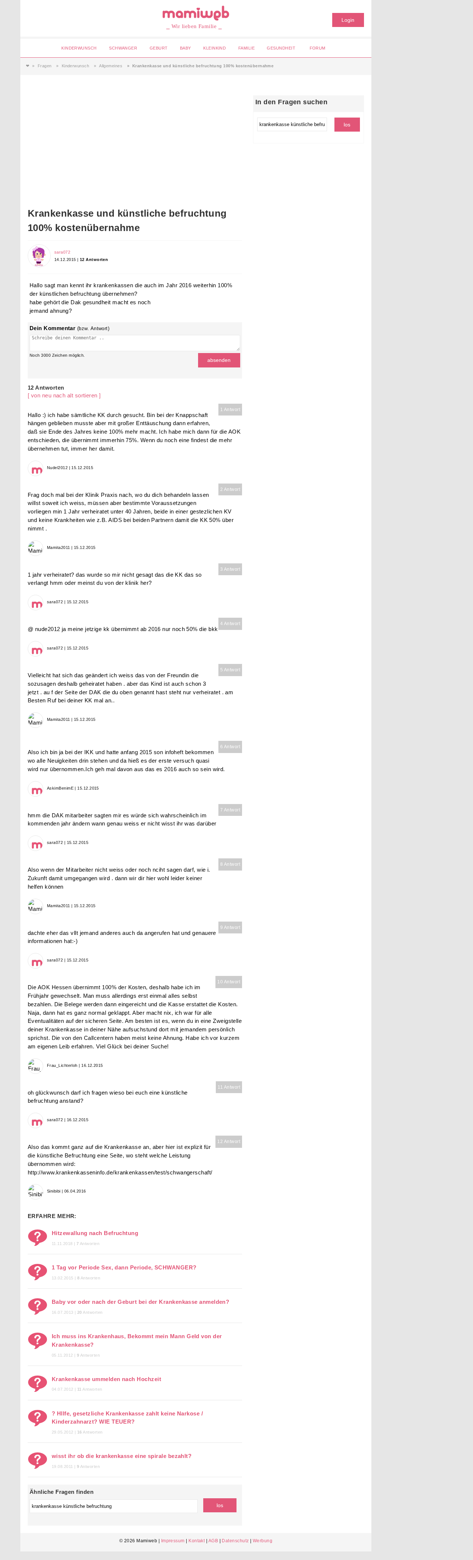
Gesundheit (281, 48)
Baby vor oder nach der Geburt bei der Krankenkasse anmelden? (140, 1302)
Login (347, 20)
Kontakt (196, 1540)
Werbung (262, 1540)
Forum (318, 48)
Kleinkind (214, 48)
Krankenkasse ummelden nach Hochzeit (106, 1379)
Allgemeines (110, 66)
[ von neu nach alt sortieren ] (64, 395)
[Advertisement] (135, 151)
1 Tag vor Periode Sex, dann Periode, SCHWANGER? (124, 1267)
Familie (246, 48)
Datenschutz (235, 1540)
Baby (185, 48)
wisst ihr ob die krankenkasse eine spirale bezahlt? (121, 1456)
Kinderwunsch (78, 48)
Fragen (45, 66)
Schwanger (123, 48)
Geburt (159, 48)
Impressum (173, 1540)
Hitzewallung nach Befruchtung (95, 1233)
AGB (213, 1540)
